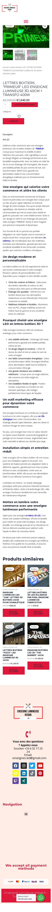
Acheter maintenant (24, 104)
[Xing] (24, 781)
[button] (44, 25)
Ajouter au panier (13, 612)
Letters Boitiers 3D (17, 67)
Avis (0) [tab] (6, 139)
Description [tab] (8, 134)
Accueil (6, 67)
